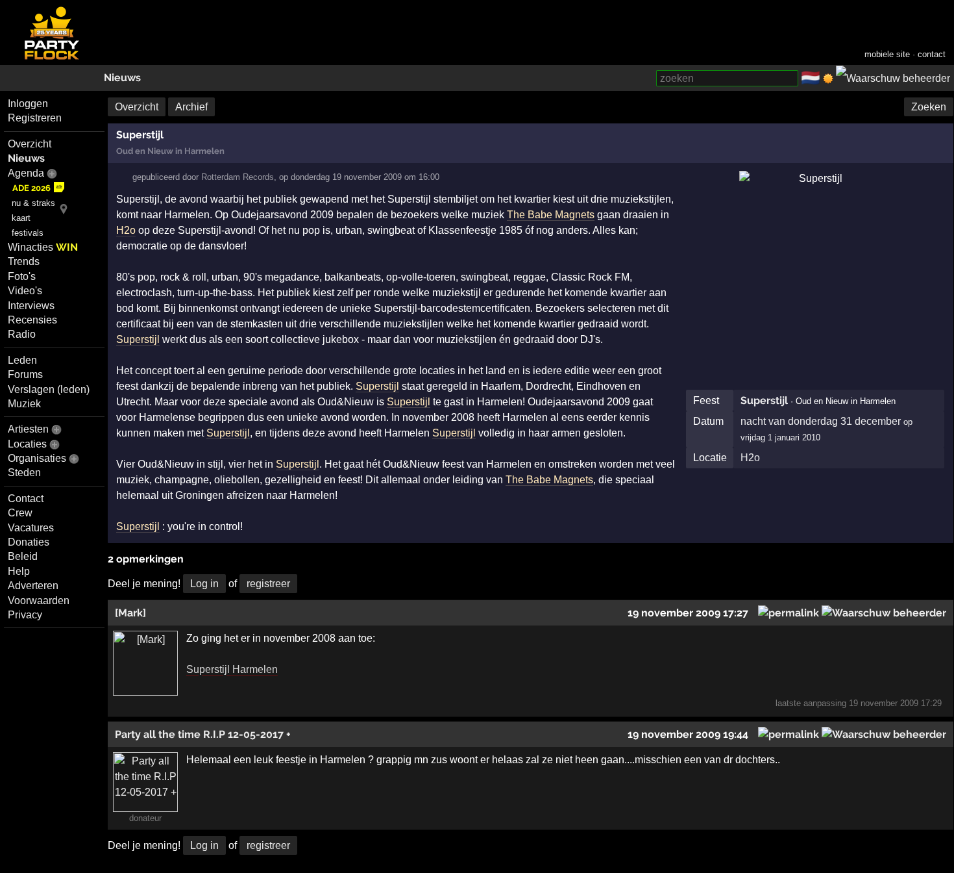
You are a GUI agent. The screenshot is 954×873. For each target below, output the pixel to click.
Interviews (31, 305)
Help (19, 571)
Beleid (23, 556)
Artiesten (28, 429)
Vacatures (31, 527)
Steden (24, 472)
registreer (268, 583)
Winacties (43, 247)
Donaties (28, 542)
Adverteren (33, 585)
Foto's (22, 276)
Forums (25, 374)
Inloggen (28, 103)
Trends (24, 261)
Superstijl (764, 400)
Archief (191, 106)
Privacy (25, 614)
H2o (750, 457)
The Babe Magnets (550, 214)
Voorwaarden (38, 600)
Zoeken (928, 106)
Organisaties (37, 458)
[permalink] (788, 613)
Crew (20, 512)
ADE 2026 (31, 188)
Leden (22, 360)
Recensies (32, 319)
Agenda (26, 173)
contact (932, 54)
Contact (25, 498)
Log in (204, 583)
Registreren (35, 117)
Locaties (27, 443)
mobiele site (887, 54)
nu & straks (33, 203)
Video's (25, 290)
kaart (21, 218)
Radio (22, 334)
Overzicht (29, 143)
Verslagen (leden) (49, 389)
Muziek (24, 403)
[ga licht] (828, 78)
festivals (27, 233)
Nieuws (122, 77)
